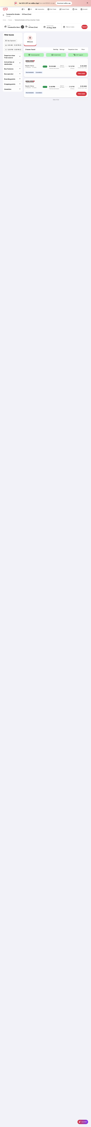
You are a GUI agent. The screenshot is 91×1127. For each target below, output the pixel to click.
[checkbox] (12, 45)
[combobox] (12, 26)
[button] (22, 27)
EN (31, 9)
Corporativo (41, 9)
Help (76, 9)
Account (85, 9)
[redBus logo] (5, 9)
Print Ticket (53, 9)
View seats (81, 73)
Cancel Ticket (65, 9)
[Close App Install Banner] (87, 3)
